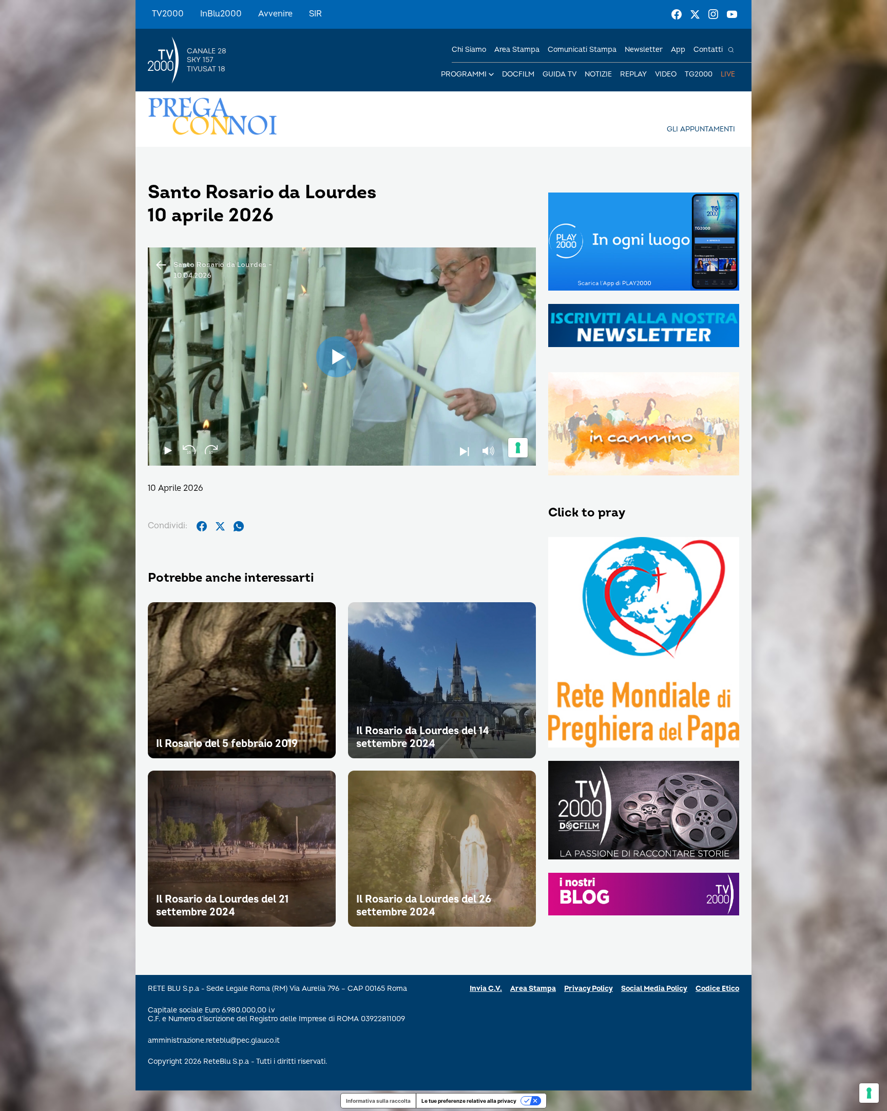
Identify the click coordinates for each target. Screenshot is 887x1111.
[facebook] (202, 526)
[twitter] (220, 526)
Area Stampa (533, 988)
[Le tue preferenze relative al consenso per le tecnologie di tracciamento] (869, 1093)
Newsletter (644, 49)
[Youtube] (732, 14)
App (678, 49)
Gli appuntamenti (701, 129)
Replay (633, 74)
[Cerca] (731, 49)
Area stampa (516, 49)
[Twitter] (695, 14)
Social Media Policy (654, 988)
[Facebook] (676, 14)
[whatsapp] (239, 526)
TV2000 (168, 14)
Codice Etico (717, 988)
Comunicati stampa (582, 49)
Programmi (464, 74)
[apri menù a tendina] (491, 74)
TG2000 (698, 74)
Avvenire (275, 14)
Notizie (598, 74)
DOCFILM (518, 74)
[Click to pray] (643, 643)
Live (728, 74)
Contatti (708, 49)
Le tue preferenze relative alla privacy (468, 1101)
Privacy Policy (588, 988)
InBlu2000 (221, 14)
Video (666, 74)
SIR (315, 14)
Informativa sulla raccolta (378, 1101)
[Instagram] (713, 14)
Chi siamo (469, 49)
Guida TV (559, 74)
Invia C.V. (486, 988)
